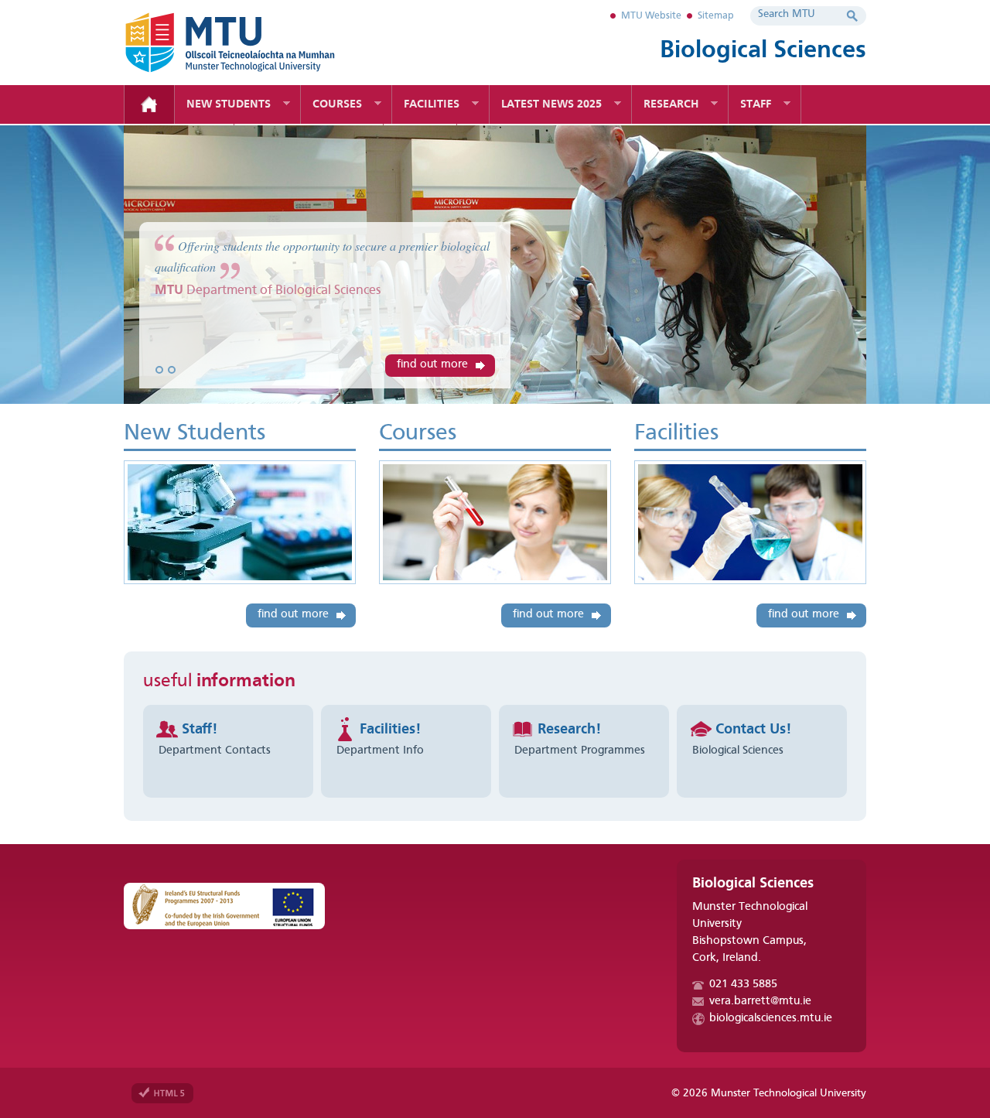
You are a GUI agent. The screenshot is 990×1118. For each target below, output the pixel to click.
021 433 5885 (743, 984)
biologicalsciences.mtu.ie (770, 1018)
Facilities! (390, 730)
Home (149, 104)
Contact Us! (753, 730)
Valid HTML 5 (162, 1093)
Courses (337, 105)
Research (671, 105)
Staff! (199, 730)
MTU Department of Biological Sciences (255, 43)
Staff (755, 105)
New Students (228, 105)
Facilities (431, 105)
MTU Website (651, 16)
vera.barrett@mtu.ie (760, 1001)
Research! (569, 730)
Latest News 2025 (551, 105)
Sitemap (716, 16)
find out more (432, 365)
